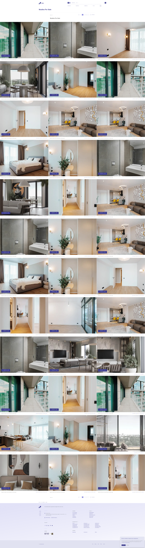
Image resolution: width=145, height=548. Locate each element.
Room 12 (73, 523)
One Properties (74, 512)
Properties (73, 530)
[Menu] (105, 3)
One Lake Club (85, 523)
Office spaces (91, 516)
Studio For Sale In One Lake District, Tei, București (8, 59)
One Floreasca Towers (98, 526)
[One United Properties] (46, 534)
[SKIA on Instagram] (47, 525)
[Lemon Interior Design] (52, 534)
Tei (46, 59)
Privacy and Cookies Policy (126, 542)
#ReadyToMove (91, 512)
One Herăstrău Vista (75, 527)
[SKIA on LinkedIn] (48, 525)
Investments (74, 517)
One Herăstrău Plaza (75, 526)
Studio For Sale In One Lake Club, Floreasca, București (58, 374)
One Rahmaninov (97, 527)
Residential (74, 532)
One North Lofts (97, 523)
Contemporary (74, 513)
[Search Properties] (100, 6)
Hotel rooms (91, 517)
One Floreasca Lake (86, 526)
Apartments (91, 513)
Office (96, 532)
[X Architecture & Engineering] (50, 534)
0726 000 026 (48, 517)
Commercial (85, 532)
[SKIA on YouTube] (52, 525)
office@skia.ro (55, 517)
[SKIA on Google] (50, 525)
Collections (74, 516)
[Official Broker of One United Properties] (41, 3)
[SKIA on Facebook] (45, 525)
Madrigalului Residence (87, 527)
